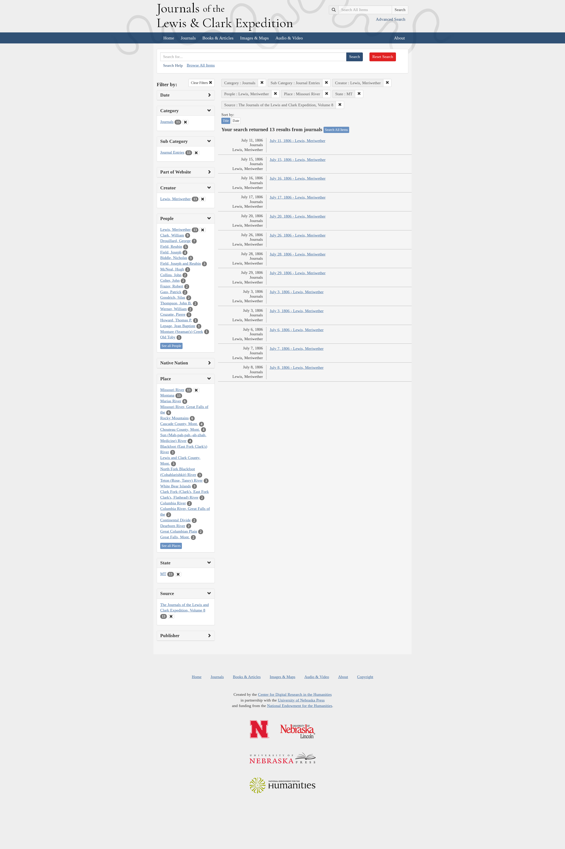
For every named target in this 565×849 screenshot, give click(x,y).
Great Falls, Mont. (175, 537)
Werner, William (173, 309)
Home (168, 37)
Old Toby (167, 337)
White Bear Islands (175, 486)
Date (236, 121)
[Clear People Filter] (203, 230)
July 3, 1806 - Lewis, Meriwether (297, 292)
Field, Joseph (170, 252)
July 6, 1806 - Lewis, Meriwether (297, 330)
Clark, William (172, 235)
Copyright (365, 677)
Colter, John (170, 280)
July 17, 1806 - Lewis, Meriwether (298, 197)
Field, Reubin (171, 246)
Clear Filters (200, 83)
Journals (188, 37)
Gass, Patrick (170, 292)
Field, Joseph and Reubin (180, 263)
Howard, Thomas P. (176, 320)
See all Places (171, 546)
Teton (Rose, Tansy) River (181, 480)
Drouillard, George (175, 241)
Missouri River (172, 390)
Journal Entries (172, 152)
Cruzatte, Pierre (172, 314)
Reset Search (382, 56)
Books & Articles (218, 37)
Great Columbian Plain (178, 531)
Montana (167, 395)
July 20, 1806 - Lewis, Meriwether (298, 216)
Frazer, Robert (171, 286)
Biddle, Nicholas (173, 258)
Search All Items (336, 130)
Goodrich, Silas (172, 297)
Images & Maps (254, 37)
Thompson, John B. (176, 303)
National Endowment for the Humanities (299, 705)
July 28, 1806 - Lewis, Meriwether (298, 254)
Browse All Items (201, 65)
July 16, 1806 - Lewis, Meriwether (298, 178)
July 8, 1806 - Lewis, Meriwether (297, 367)
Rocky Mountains (174, 418)
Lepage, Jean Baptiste (177, 326)
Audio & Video (289, 37)
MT (163, 574)
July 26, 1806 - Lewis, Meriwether (298, 235)
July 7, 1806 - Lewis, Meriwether (297, 348)
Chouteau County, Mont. (180, 429)
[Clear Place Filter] (196, 390)
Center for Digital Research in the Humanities (295, 694)
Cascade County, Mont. (179, 424)
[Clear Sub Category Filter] (196, 153)
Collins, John (170, 275)
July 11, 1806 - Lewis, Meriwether (297, 140)
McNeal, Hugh (172, 269)
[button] (262, 83)
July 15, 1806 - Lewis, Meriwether (298, 159)
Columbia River (173, 503)
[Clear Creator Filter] (203, 199)
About (399, 37)
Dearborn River (172, 526)
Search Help (173, 65)
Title (226, 121)
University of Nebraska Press (301, 700)
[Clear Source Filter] (171, 616)
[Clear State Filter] (178, 574)
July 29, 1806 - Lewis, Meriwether (298, 273)
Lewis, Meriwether (175, 199)
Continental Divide (175, 520)
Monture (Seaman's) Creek (181, 331)
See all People (171, 346)
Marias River (170, 401)
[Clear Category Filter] (185, 122)
